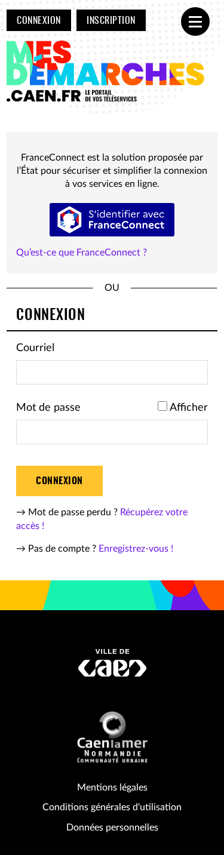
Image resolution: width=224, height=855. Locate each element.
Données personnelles (112, 827)
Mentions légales (112, 787)
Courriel (35, 348)
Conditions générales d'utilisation (112, 807)
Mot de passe (48, 407)
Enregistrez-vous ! (136, 548)
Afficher (189, 407)
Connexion (38, 21)
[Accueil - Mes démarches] (108, 72)
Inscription (111, 21)
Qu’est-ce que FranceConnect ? (81, 252)
